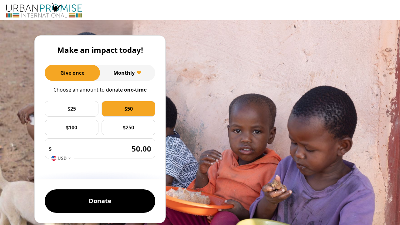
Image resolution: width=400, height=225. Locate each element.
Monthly (124, 72)
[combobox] (61, 158)
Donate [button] (100, 201)
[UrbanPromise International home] (44, 10)
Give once (72, 72)
